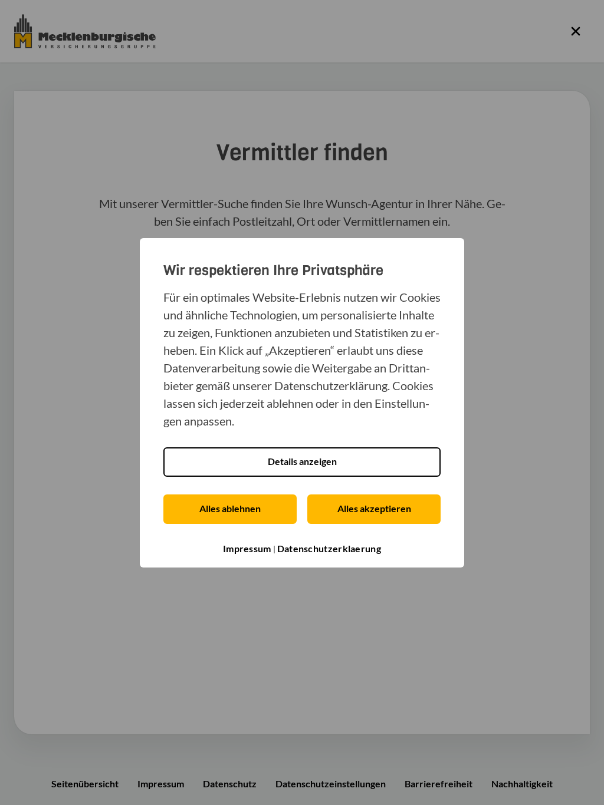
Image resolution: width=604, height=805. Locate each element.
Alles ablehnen (230, 508)
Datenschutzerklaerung (329, 548)
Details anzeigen (302, 461)
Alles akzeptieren (374, 508)
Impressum (247, 548)
